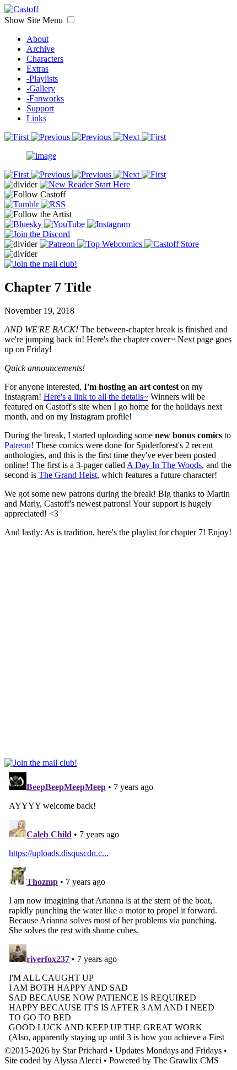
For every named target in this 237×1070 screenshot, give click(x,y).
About (37, 39)
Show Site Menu (34, 20)
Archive (40, 48)
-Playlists (42, 78)
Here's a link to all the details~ (96, 396)
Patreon (17, 445)
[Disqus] (118, 906)
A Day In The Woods (164, 465)
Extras (37, 68)
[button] (70, 19)
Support (40, 108)
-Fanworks (45, 98)
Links (36, 118)
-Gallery (40, 88)
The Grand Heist (68, 475)
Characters (44, 58)
